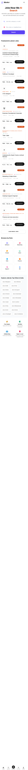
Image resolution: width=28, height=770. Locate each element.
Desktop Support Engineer (10, 196)
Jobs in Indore (15, 310)
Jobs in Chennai (5, 293)
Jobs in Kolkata (5, 298)
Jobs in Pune (14, 285)
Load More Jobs (13, 231)
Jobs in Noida (5, 289)
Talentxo (5, 49)
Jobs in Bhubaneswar (16, 306)
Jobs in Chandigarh (6, 314)
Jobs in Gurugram (16, 289)
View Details (20, 61)
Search (13, 32)
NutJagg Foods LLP (7, 174)
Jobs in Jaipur (5, 302)
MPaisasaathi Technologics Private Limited (12, 131)
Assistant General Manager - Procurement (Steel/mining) (10, 53)
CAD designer (6, 93)
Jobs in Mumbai (17, 281)
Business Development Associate (12, 113)
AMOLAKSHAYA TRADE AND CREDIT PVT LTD (13, 213)
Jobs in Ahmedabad (16, 298)
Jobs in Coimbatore (18, 314)
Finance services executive (10, 217)
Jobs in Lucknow (15, 302)
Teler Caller (5, 135)
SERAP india (5, 91)
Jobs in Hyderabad (17, 293)
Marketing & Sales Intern (9, 176)
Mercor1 (4, 153)
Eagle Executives (7, 111)
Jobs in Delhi (5, 285)
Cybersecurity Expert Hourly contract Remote (13, 156)
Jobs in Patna (5, 306)
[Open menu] (24, 2)
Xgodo (4, 72)
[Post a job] (13, 767)
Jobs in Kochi (5, 310)
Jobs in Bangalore (6, 281)
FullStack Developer (8, 74)
